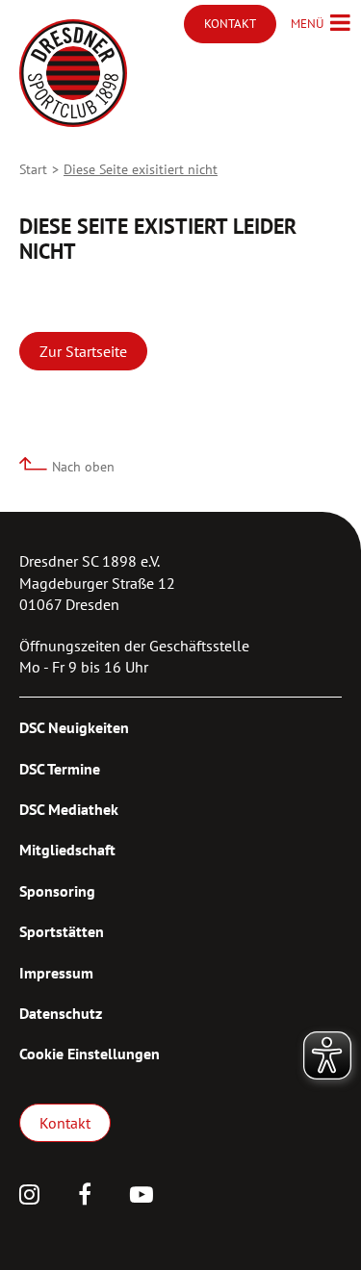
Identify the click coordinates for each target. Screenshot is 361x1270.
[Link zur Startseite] (73, 73)
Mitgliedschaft (67, 849)
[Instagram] (29, 1197)
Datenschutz (60, 1013)
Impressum (56, 972)
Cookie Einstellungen (89, 1053)
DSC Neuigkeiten (74, 727)
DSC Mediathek (68, 809)
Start (33, 169)
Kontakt (64, 1122)
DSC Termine (59, 768)
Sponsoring (57, 891)
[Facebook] (84, 1197)
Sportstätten (61, 931)
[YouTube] (141, 1197)
